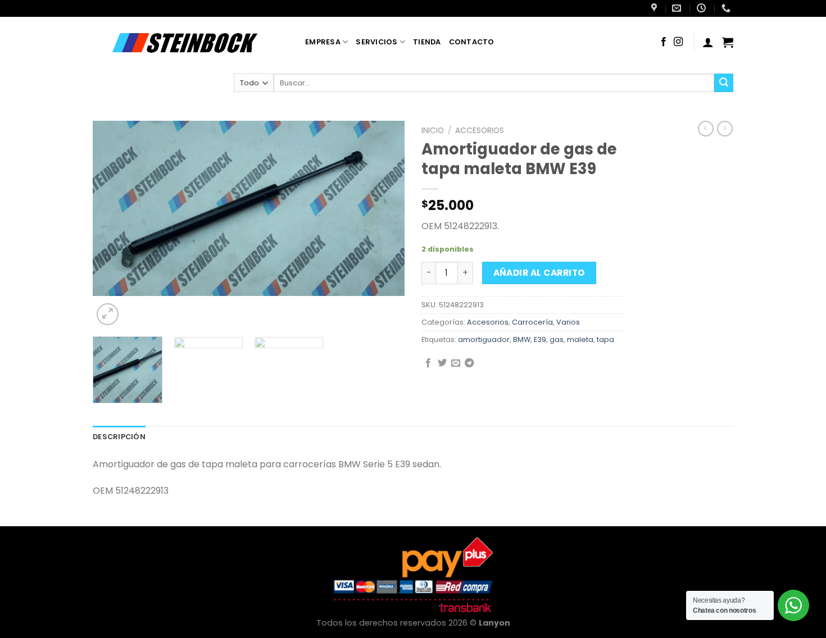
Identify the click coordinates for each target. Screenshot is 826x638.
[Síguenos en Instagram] (678, 42)
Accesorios (479, 130)
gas (557, 339)
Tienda (427, 42)
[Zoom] (108, 314)
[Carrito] (727, 42)
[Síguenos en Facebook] (663, 42)
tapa (605, 339)
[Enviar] (723, 83)
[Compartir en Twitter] (442, 363)
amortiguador (484, 339)
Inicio (432, 130)
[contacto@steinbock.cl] (678, 8)
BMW (521, 339)
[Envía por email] (455, 363)
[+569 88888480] (727, 8)
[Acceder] (708, 42)
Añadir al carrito (539, 273)
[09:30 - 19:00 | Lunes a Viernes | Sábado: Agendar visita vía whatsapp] (703, 8)
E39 (540, 339)
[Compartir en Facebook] (428, 363)
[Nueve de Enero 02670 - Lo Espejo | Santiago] (655, 8)
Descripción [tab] (119, 436)
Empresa (323, 42)
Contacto (471, 42)
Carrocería (532, 322)
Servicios (376, 42)
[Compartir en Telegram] (469, 363)
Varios (568, 322)
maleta (580, 339)
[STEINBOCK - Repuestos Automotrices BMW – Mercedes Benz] (190, 42)
